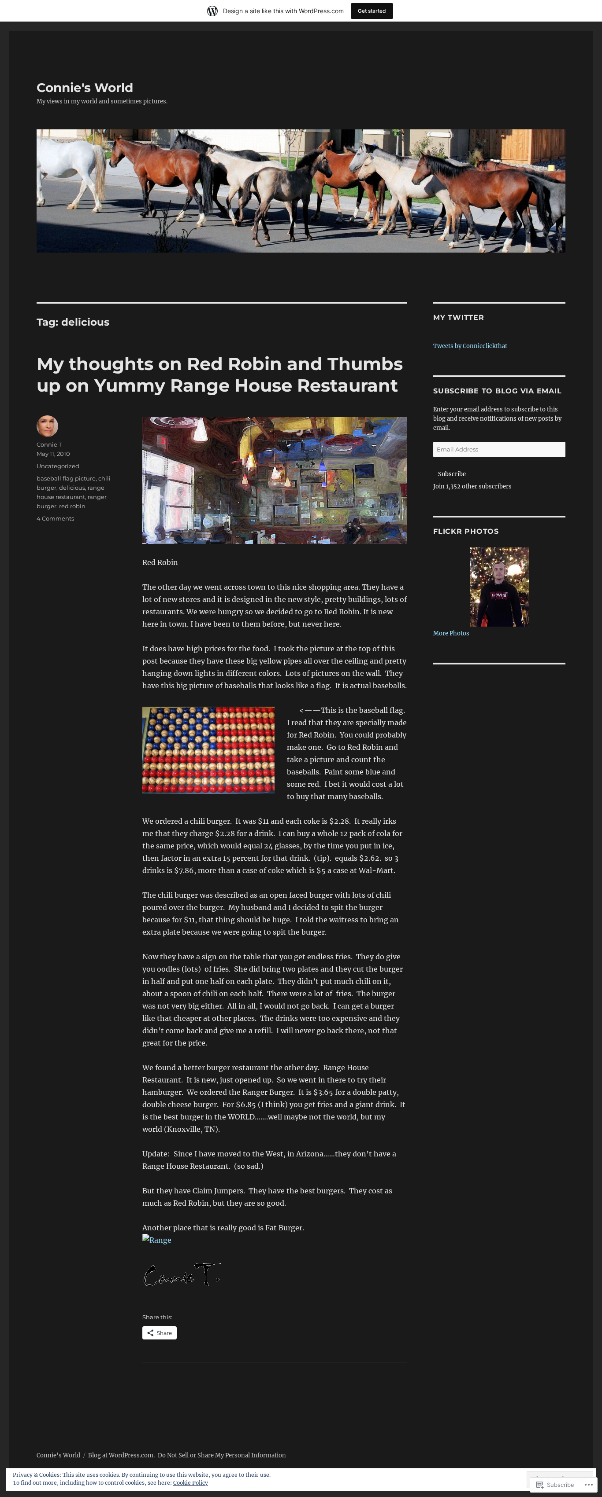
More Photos (451, 633)
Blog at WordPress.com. (121, 1455)
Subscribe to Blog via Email (497, 391)
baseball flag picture (66, 478)
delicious (72, 487)
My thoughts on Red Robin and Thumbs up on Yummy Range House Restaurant (220, 374)
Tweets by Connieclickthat (470, 346)
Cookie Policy (190, 1482)
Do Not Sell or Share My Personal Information (222, 1455)
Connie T (49, 444)
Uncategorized (58, 466)
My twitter (458, 317)
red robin (72, 506)
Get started (372, 10)
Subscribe (452, 474)
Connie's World (85, 87)
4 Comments (55, 518)
